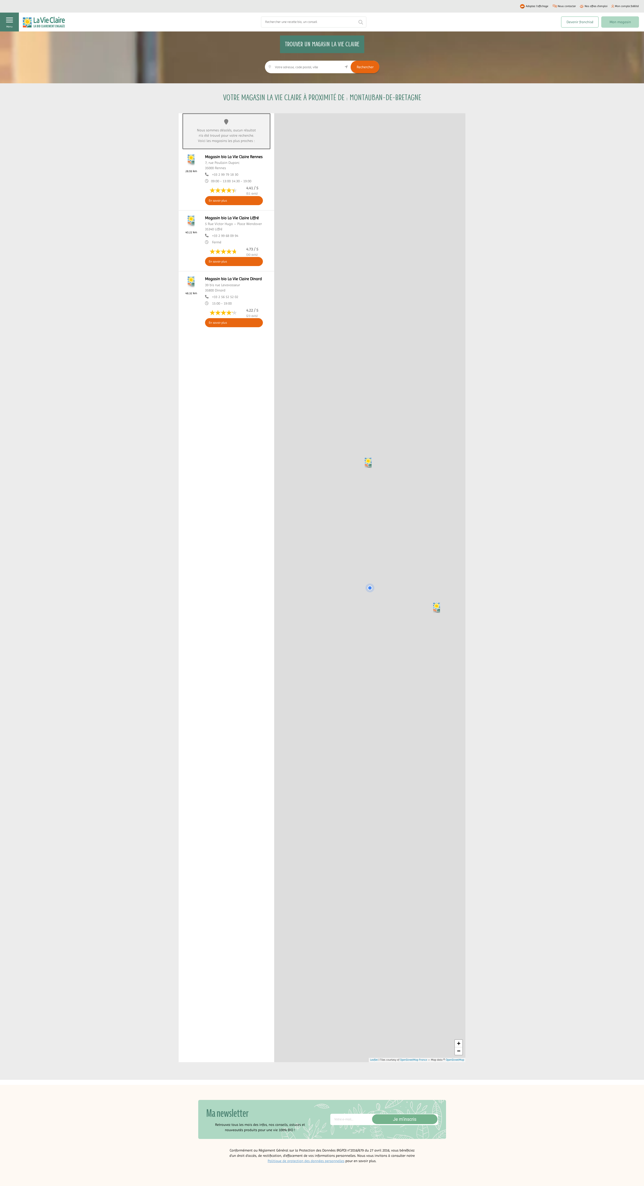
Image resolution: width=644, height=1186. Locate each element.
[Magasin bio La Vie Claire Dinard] (368, 463)
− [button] (458, 1051)
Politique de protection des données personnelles (306, 1161)
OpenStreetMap (455, 1059)
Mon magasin (620, 22)
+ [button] (458, 1043)
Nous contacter (567, 6)
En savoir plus (218, 200)
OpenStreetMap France (413, 1059)
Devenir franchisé (580, 22)
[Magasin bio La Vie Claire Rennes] (436, 608)
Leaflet (374, 1059)
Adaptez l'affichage (537, 6)
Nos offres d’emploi (596, 6)
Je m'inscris (404, 1119)
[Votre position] (370, 588)
